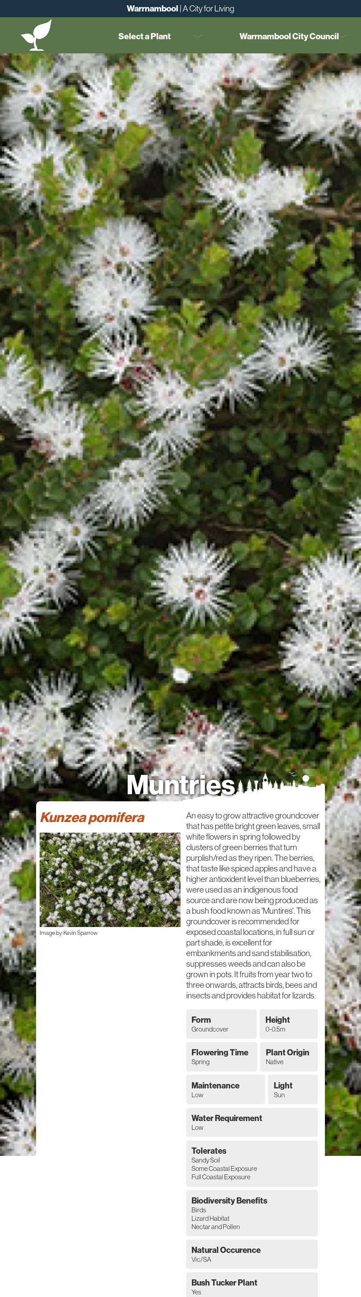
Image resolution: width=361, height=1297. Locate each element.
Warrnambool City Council (289, 36)
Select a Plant (144, 36)
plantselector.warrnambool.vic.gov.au (36, 34)
